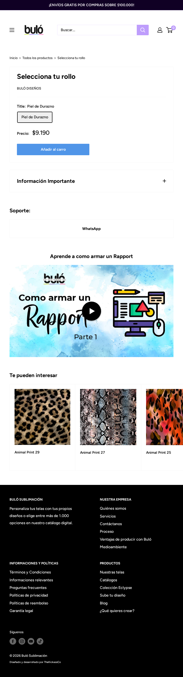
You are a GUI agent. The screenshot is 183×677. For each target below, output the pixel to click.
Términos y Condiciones (30, 572)
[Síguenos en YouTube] (31, 641)
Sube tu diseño (112, 595)
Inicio (14, 58)
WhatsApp (91, 228)
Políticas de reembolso (29, 603)
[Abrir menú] (12, 30)
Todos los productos (37, 58)
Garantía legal (21, 610)
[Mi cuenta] (160, 30)
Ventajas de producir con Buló (125, 539)
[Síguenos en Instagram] (22, 641)
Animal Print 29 (27, 452)
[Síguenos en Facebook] (13, 641)
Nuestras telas (112, 572)
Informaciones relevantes (31, 580)
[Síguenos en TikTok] (40, 641)
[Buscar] (143, 30)
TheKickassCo (52, 662)
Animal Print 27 (92, 452)
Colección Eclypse (116, 587)
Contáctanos (111, 524)
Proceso (107, 531)
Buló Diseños (29, 88)
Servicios (108, 516)
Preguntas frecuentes (28, 587)
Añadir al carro (53, 149)
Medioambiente (113, 547)
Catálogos (108, 580)
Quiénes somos (113, 508)
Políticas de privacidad (29, 595)
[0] (170, 30)
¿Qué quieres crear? (117, 610)
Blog (103, 603)
